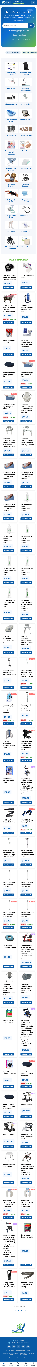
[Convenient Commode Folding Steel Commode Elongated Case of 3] (9, 977)
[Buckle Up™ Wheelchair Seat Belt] (9, 812)
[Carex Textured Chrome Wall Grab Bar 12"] (9, 875)
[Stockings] (11, 225)
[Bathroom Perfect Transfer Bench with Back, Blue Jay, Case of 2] (27, 431)
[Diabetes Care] (25, 113)
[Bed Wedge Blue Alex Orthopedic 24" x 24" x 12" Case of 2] (27, 465)
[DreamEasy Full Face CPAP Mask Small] (27, 1127)
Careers (11, 1358)
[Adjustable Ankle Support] (9, 332)
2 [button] (18, 1311)
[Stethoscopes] (25, 209)
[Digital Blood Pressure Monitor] (9, 1064)
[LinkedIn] (28, 1346)
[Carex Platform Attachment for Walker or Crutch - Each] (27, 843)
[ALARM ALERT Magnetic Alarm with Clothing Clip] (27, 298)
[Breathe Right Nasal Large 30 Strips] (9, 770)
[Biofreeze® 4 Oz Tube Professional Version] (27, 561)
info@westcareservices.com (20, 1343)
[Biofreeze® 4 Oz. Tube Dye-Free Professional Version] (9, 593)
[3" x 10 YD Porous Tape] (27, 268)
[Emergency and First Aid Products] (11, 144)
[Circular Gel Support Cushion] (9, 938)
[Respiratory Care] (11, 209)
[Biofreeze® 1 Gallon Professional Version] (9, 529)
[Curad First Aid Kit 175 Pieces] (9, 1012)
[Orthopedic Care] (11, 193)
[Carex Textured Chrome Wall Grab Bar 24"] (27, 875)
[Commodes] (25, 97)
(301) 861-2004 (19, 1340)
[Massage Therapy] (11, 177)
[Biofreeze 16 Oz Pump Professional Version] (27, 497)
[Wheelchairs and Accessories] (11, 240)
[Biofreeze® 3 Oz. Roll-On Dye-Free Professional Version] (9, 561)
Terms (26, 1358)
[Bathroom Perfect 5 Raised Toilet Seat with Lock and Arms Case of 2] (27, 397)
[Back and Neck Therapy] (25, 66)
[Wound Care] (25, 240)
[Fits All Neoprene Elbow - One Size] (27, 1227)
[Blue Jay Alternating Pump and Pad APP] (9, 629)
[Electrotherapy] (25, 129)
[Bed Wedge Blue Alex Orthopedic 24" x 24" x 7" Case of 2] (9, 497)
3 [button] (21, 1311)
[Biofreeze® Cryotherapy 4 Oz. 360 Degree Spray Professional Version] (27, 593)
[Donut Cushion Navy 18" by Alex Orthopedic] (9, 1097)
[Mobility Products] (25, 177)
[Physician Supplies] (25, 193)
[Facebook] (9, 1346)
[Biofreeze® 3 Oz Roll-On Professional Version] (27, 529)
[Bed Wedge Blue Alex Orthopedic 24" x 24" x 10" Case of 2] (9, 465)
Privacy (19, 1358)
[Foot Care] (25, 144)
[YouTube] (23, 1346)
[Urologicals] (25, 225)
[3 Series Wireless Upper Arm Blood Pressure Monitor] (9, 268)
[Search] (31, 25)
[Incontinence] (25, 162)
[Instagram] (14, 1346)
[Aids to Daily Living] (11, 66)
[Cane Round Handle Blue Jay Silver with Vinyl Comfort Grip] (9, 843)
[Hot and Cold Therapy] (11, 162)
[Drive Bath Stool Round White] (9, 1157)
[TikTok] (18, 1346)
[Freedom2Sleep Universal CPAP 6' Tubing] (27, 1275)
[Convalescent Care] (11, 113)
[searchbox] (15, 25)
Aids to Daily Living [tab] (13, 52)
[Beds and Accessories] (25, 82)
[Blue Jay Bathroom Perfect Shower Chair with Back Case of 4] (27, 629)
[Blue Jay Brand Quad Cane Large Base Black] (9, 662)
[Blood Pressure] (11, 97)
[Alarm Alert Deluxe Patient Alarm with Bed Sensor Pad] (27, 332)
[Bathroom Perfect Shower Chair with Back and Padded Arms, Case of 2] (9, 431)
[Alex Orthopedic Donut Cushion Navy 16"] (9, 364)
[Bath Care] (11, 82)
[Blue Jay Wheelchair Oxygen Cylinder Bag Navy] (9, 734)
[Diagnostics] (11, 129)
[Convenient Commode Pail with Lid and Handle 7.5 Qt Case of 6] (27, 977)
